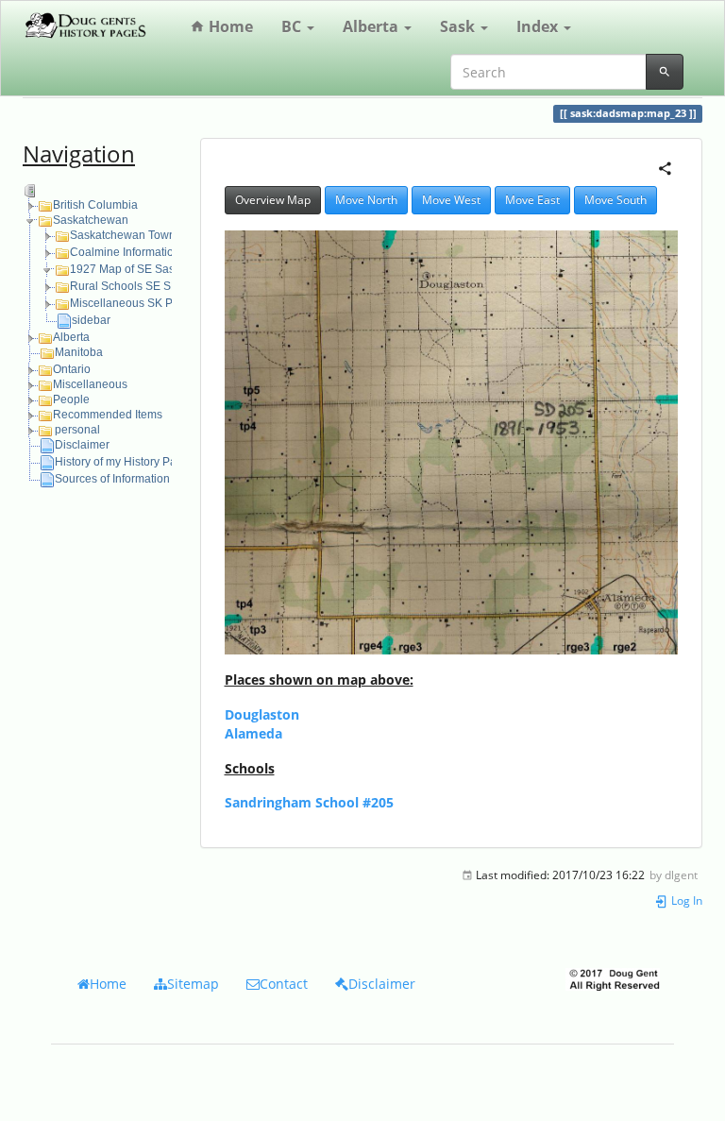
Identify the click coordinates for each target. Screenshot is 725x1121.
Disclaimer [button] (381, 984)
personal (77, 429)
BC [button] (293, 26)
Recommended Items (107, 414)
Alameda (253, 733)
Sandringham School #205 (309, 802)
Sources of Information (112, 478)
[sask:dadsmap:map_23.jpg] (452, 442)
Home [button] (108, 984)
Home (229, 26)
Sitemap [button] (193, 984)
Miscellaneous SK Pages (134, 303)
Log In (685, 900)
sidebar (91, 320)
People (71, 399)
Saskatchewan (90, 220)
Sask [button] (459, 26)
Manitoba (79, 352)
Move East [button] (532, 200)
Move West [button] (451, 200)
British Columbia (95, 205)
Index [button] (539, 26)
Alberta (71, 337)
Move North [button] (366, 200)
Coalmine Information (125, 252)
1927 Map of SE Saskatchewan (150, 269)
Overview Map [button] (273, 200)
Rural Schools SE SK (124, 286)
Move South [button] (615, 200)
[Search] (664, 72)
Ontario (72, 369)
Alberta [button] (372, 26)
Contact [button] (284, 984)
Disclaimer (82, 444)
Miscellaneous (90, 384)
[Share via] (665, 167)
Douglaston (262, 714)
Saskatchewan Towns (125, 235)
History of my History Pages (125, 461)
